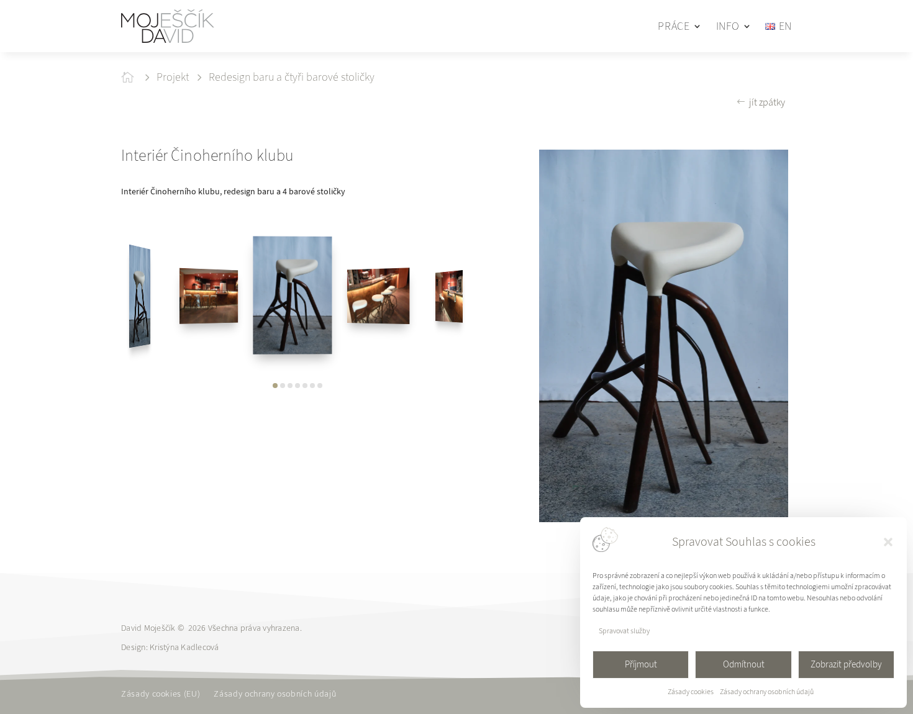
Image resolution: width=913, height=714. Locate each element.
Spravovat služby (624, 631)
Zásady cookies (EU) (160, 695)
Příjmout (641, 664)
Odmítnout (744, 664)
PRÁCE (673, 26)
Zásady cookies (691, 692)
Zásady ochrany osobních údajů (767, 692)
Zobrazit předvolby (846, 664)
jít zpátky (767, 102)
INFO (728, 26)
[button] (888, 542)
